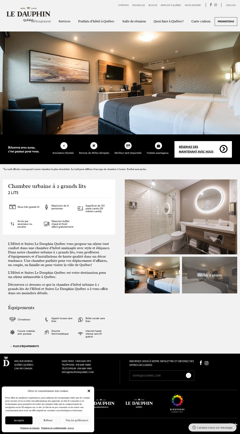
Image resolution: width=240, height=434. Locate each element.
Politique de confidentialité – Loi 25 (57, 428)
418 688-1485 (84, 368)
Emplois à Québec (171, 5)
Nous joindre (193, 5)
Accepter (19, 420)
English (231, 5)
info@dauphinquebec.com (78, 372)
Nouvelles (138, 5)
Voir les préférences (77, 420)
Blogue (152, 5)
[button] (89, 391)
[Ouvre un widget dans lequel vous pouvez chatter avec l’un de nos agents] (212, 427)
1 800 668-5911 (83, 361)
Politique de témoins (30, 428)
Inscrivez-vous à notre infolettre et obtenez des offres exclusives (161, 363)
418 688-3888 (83, 365)
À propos (123, 5)
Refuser (48, 420)
